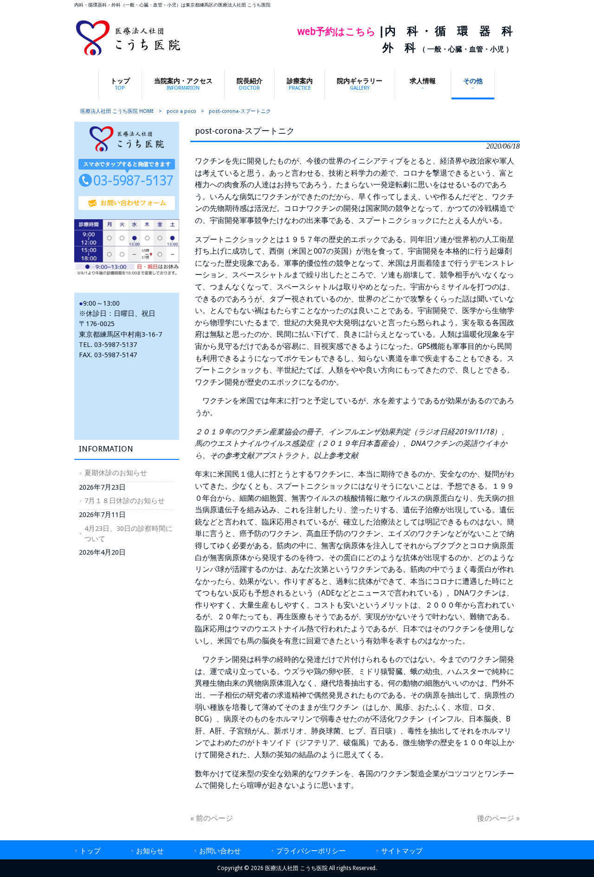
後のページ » (498, 818)
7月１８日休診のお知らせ (124, 501)
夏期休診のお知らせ (115, 473)
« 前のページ (211, 818)
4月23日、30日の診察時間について (128, 533)
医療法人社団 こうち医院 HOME (117, 111)
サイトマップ (402, 851)
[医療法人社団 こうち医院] (128, 54)
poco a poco (181, 111)
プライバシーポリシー (311, 851)
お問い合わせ (220, 851)
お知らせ (150, 851)
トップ (90, 851)
